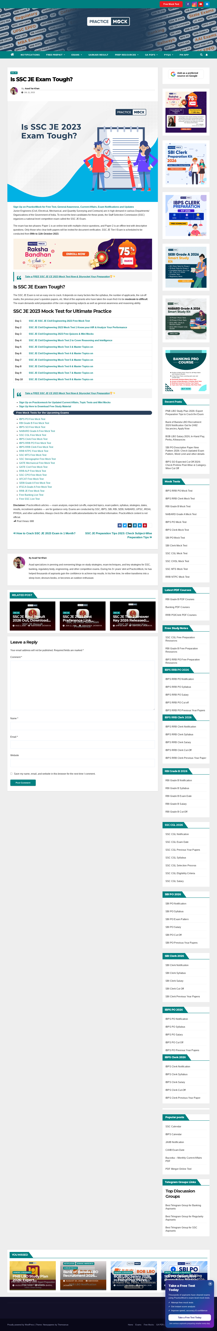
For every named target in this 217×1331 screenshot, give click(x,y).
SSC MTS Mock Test (176, 569)
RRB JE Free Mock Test (31, 491)
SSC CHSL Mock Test (177, 561)
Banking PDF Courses (177, 607)
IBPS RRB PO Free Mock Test (35, 443)
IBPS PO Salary (174, 1034)
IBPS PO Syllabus (175, 1027)
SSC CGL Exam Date (177, 842)
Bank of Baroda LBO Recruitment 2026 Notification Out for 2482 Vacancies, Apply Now (183, 425)
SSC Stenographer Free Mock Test (37, 459)
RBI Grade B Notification (178, 780)
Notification (69, 1263)
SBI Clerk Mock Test (176, 545)
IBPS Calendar (173, 1134)
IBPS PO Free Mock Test (32, 419)
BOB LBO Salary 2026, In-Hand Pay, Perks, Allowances (132, 1280)
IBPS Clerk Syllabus (176, 1074)
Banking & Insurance (22, 1272)
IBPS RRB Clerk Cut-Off (178, 750)
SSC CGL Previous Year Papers (182, 850)
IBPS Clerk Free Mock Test (33, 439)
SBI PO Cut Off (173, 935)
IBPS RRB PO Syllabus (178, 687)
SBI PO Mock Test (175, 537)
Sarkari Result (98, 54)
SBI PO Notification (175, 903)
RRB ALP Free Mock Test (32, 471)
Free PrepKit (54, 54)
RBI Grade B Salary (176, 804)
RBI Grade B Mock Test (177, 506)
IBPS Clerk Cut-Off (175, 1090)
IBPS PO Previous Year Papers (182, 1050)
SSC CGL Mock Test (176, 553)
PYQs (168, 54)
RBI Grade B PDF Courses (179, 599)
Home (130, 1325)
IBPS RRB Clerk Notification (180, 726)
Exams (75, 54)
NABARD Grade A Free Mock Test (37, 431)
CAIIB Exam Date (174, 1150)
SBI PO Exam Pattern (177, 919)
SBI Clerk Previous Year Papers (182, 996)
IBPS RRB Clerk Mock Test (180, 498)
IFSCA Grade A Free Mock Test (35, 487)
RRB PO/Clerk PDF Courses (180, 615)
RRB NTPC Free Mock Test (33, 451)
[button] (201, 54)
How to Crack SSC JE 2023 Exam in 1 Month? (46, 533)
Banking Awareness (85, 1263)
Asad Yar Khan (32, 88)
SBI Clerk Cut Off (174, 988)
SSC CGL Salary (174, 881)
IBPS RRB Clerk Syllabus (179, 734)
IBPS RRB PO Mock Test (178, 491)
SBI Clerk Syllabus (175, 973)
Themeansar (63, 1325)
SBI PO (167, 1272)
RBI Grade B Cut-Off (176, 811)
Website (14, 755)
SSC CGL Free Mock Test (32, 435)
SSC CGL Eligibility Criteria (180, 873)
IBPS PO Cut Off (174, 1042)
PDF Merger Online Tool (178, 1169)
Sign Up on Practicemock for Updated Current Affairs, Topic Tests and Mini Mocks (65, 402)
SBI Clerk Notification (177, 965)
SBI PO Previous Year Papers (181, 942)
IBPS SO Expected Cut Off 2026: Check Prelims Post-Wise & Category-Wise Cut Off (185, 465)
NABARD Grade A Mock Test (180, 514)
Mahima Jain (145, 1285)
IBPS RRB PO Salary (177, 694)
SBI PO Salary (173, 927)
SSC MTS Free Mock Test (32, 455)
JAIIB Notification (174, 1142)
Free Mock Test (171, 4)
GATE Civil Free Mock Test (33, 467)
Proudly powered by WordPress (21, 1325)
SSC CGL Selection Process (180, 865)
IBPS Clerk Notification (177, 1066)
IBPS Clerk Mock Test (177, 530)
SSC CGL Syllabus (175, 857)
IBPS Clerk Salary (175, 1082)
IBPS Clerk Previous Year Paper (182, 1098)
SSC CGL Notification (177, 834)
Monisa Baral (45, 1285)
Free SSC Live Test (29, 499)
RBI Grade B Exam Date (178, 796)
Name (14, 718)
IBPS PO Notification (176, 1019)
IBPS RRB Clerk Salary (178, 742)
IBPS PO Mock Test (175, 522)
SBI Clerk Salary (174, 981)
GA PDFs (150, 54)
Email (14, 737)
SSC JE (14, 73)
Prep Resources (126, 54)
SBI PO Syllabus (174, 911)
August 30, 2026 (24, 1285)
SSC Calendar (173, 1126)
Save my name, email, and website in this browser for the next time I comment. (54, 774)
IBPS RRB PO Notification (179, 679)
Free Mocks (149, 1325)
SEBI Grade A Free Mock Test (34, 483)
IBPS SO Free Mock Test (32, 427)
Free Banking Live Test (31, 495)
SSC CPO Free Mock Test (32, 475)
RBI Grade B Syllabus (177, 788)
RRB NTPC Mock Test (177, 577)
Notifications (30, 54)
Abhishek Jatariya (41, 626)
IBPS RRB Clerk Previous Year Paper (185, 758)
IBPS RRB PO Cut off (177, 702)
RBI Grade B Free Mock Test (34, 423)
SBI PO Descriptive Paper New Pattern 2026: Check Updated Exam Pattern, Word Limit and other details (184, 450)
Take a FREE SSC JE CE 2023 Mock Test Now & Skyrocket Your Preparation (67, 276)
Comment (16, 657)
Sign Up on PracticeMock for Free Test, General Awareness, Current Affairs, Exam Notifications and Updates (73, 207)
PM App (184, 54)
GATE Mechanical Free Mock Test (37, 463)
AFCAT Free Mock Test (31, 479)
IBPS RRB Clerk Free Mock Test (36, 447)
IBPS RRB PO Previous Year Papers (185, 710)
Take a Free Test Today (189, 1317)
